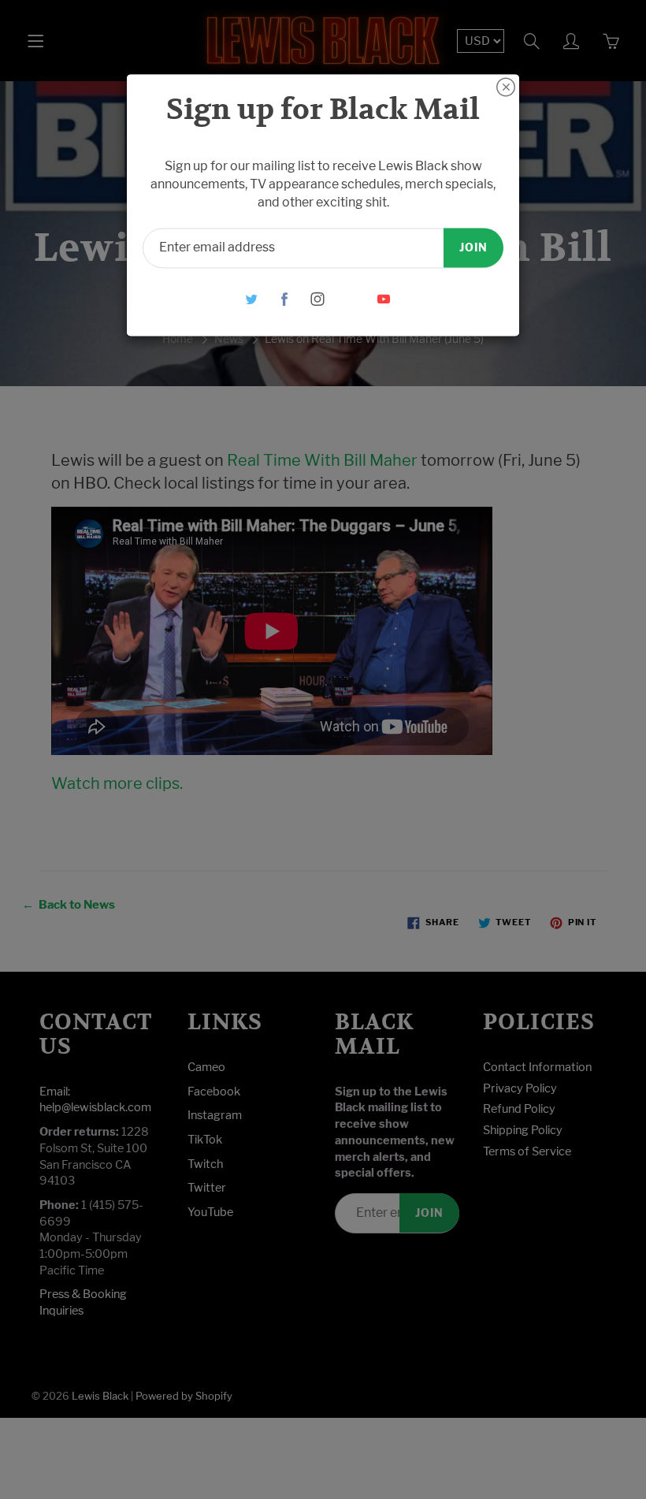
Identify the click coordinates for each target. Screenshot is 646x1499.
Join (473, 247)
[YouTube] (384, 299)
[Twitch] (351, 299)
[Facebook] (285, 299)
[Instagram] (318, 299)
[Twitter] (251, 299)
